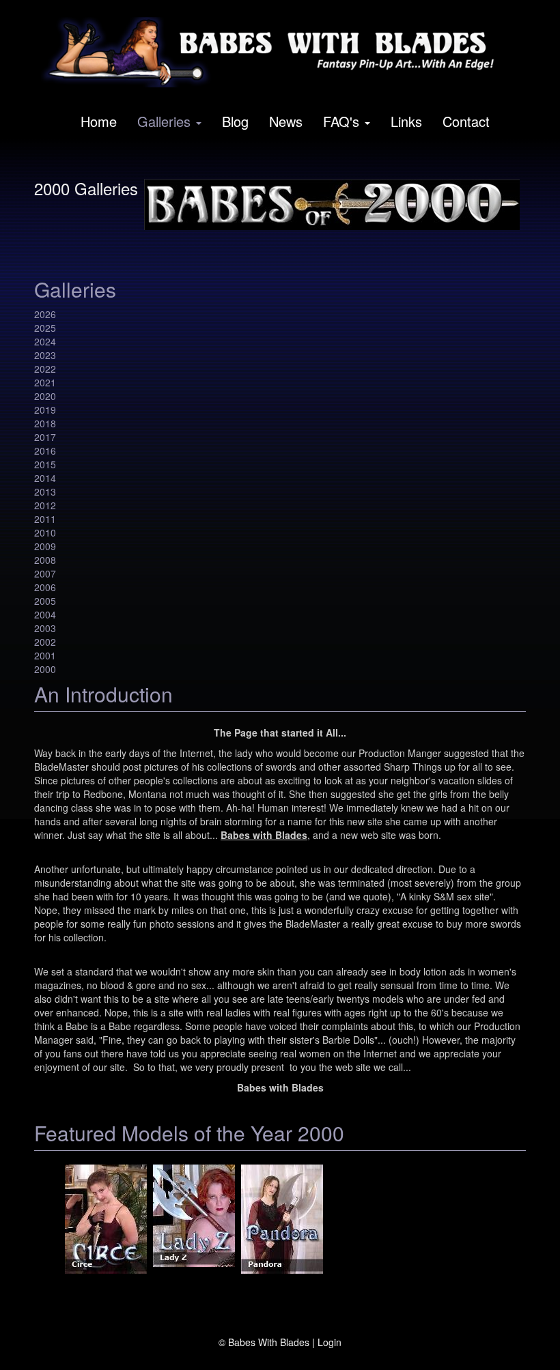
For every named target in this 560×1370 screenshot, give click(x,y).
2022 (45, 368)
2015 (45, 464)
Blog (235, 121)
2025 (45, 327)
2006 (45, 587)
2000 (45, 669)
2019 (45, 409)
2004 (45, 614)
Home (99, 121)
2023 (45, 355)
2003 (45, 628)
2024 (45, 341)
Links (406, 121)
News (286, 121)
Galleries (164, 121)
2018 (45, 423)
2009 (45, 546)
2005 (45, 601)
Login (329, 1342)
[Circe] (106, 1219)
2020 (45, 396)
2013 (45, 491)
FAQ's (341, 121)
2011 (45, 519)
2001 (45, 655)
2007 (45, 573)
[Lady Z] (194, 1219)
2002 (45, 641)
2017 (45, 437)
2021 (45, 382)
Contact (466, 121)
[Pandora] (282, 1219)
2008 (45, 560)
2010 (45, 532)
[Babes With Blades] (275, 52)
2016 (45, 450)
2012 (45, 505)
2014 (45, 478)
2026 (45, 314)
